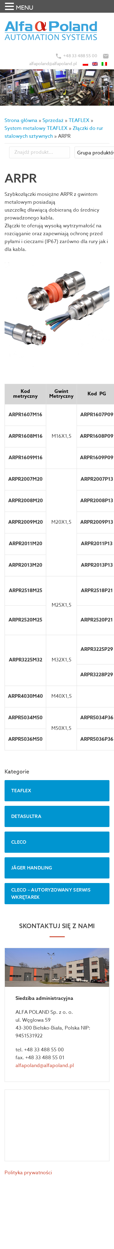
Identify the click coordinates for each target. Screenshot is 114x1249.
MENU (24, 7)
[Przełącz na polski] (86, 63)
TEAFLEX (79, 120)
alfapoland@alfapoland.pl (53, 63)
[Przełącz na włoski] (104, 63)
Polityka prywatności (28, 1172)
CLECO (18, 842)
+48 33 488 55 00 (80, 55)
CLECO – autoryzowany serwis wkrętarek (51, 893)
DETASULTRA (26, 816)
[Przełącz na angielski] (95, 63)
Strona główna (21, 120)
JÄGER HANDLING (31, 868)
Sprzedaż (53, 120)
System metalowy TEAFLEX (36, 128)
